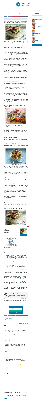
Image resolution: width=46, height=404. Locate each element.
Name (5, 384)
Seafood (8, 317)
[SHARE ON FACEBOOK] (8, 16)
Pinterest (9, 296)
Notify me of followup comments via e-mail (11, 383)
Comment (5, 376)
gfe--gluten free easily (23, 4)
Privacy (18, 312)
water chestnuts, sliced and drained (12, 240)
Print (23, 234)
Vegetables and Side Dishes (12, 317)
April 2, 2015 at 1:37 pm (7, 340)
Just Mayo (18, 277)
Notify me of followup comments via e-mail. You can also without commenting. (15, 396)
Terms (15, 312)
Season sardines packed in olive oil (12, 245)
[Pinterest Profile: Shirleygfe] (6, 295)
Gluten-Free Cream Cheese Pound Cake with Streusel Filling (38, 34)
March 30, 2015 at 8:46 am (8, 329)
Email (5, 388)
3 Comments (5, 319)
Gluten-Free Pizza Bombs (38, 40)
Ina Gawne (6, 328)
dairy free (8, 318)
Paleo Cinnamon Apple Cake (38, 26)
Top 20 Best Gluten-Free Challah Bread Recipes (38, 37)
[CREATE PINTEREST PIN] (28, 226)
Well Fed (18, 276)
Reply (6, 367)
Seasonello (21, 269)
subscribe (24, 395)
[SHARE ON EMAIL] (24, 16)
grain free (11, 318)
